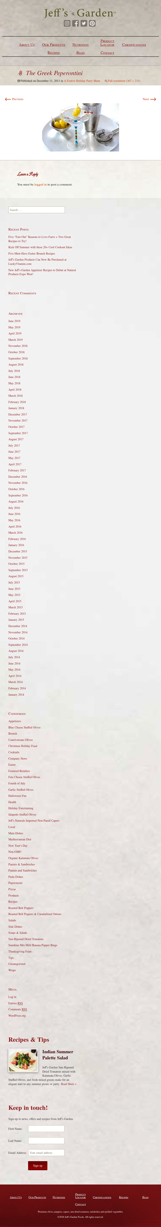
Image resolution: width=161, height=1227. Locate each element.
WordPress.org (17, 1015)
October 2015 (16, 564)
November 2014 (17, 632)
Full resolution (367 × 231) (124, 81)
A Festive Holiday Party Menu (82, 81)
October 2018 (16, 352)
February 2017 (17, 470)
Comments (17, 1009)
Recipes (54, 52)
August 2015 (15, 576)
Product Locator (107, 42)
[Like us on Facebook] (75, 23)
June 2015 (14, 589)
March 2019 (15, 340)
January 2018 (16, 408)
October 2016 (16, 489)
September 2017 (18, 433)
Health (12, 802)
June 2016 (14, 514)
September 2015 (18, 570)
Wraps (12, 970)
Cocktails (13, 752)
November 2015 (17, 558)
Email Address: (17, 1153)
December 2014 (17, 626)
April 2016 (14, 526)
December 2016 (17, 477)
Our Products (53, 44)
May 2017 (14, 458)
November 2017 (17, 420)
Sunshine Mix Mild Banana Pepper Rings (32, 945)
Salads (12, 920)
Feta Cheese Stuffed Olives (24, 777)
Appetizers (14, 721)
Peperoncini (15, 883)
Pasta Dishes (15, 877)
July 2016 (14, 508)
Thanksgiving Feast (19, 951)
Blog (80, 52)
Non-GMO (14, 852)
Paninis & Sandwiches (21, 864)
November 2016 (17, 483)
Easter (12, 765)
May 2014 (14, 669)
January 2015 (16, 620)
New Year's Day (17, 846)
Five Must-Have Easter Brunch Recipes (31, 253)
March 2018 (15, 396)
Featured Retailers (19, 771)
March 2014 (15, 682)
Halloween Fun (17, 796)
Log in (12, 997)
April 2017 (14, 464)
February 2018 (17, 402)
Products (13, 895)
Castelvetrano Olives (20, 740)
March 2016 (15, 533)
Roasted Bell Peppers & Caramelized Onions (34, 914)
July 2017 (14, 445)
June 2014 (14, 663)
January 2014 (16, 694)
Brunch (12, 733)
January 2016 (16, 545)
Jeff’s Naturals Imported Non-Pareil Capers (33, 820)
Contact (107, 52)
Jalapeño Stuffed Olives (22, 814)
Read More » (68, 1084)
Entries (15, 1003)
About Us (27, 44)
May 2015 (14, 595)
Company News (17, 758)
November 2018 (17, 346)
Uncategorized (16, 964)
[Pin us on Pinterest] (92, 23)
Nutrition (80, 44)
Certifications (134, 44)
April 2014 (14, 676)
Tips (11, 958)
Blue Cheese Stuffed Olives (24, 727)
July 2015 (14, 582)
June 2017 (14, 452)
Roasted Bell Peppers (20, 908)
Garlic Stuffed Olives (20, 790)
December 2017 (17, 414)
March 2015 (15, 607)
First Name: (15, 1129)
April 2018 (14, 389)
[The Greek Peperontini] (80, 127)
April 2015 (14, 601)
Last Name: (15, 1141)
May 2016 (14, 520)
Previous (14, 99)
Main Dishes (15, 833)
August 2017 (15, 439)
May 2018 (14, 383)
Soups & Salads (17, 933)
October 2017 (16, 427)
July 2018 (14, 371)
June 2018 (14, 377)
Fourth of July (16, 783)
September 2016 (18, 495)
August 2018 (15, 364)
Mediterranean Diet (19, 839)
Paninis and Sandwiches (22, 870)
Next (149, 99)
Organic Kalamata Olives (23, 858)
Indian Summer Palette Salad (57, 1054)
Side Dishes (15, 927)
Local (11, 827)
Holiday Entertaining (20, 808)
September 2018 (18, 358)
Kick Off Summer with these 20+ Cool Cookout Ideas (40, 247)
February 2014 (17, 688)
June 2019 (14, 321)
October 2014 (16, 638)
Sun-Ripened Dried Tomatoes (25, 939)
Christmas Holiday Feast (22, 746)
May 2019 (14, 327)
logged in (40, 184)
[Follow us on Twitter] (83, 23)
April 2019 (14, 333)
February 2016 (17, 539)
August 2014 (15, 651)
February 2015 (17, 613)
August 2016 (15, 501)
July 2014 (14, 657)
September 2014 (18, 645)
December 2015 (17, 551)
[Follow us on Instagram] (67, 23)
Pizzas (12, 889)
